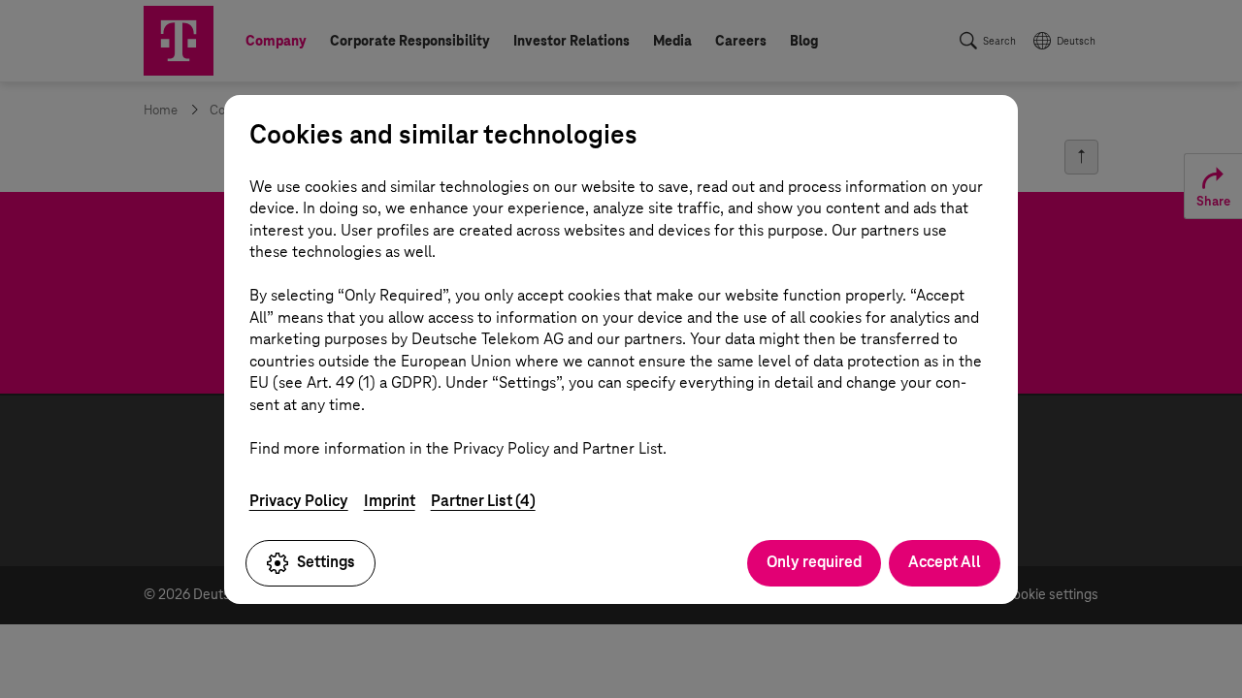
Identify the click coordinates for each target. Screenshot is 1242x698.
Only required (814, 562)
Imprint (389, 501)
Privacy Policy (298, 501)
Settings (326, 562)
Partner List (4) (483, 501)
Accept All (944, 562)
